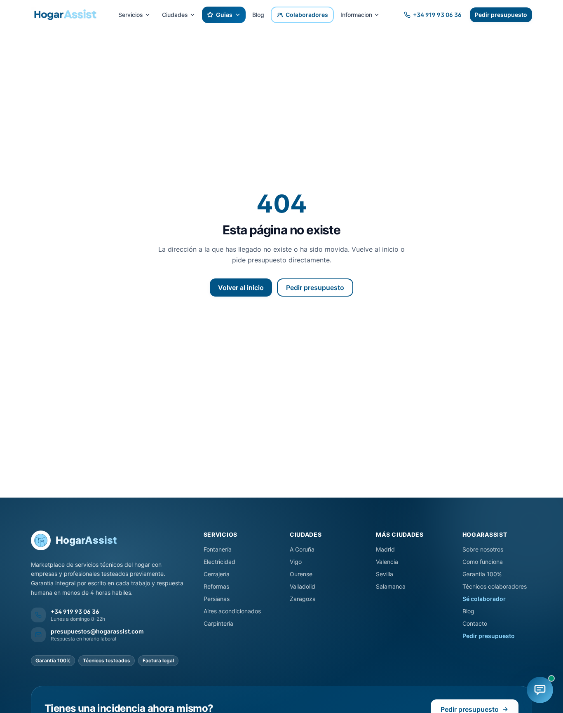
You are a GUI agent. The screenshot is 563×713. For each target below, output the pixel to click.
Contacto (474, 623)
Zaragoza (303, 598)
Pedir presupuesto (501, 14)
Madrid (385, 549)
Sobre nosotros (482, 549)
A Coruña (302, 549)
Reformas (216, 586)
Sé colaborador (484, 598)
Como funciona (482, 561)
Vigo (296, 561)
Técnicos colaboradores (494, 586)
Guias (224, 14)
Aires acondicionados (232, 611)
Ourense (301, 573)
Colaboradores (307, 14)
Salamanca (391, 586)
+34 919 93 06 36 (437, 14)
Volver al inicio (241, 287)
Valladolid (302, 586)
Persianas (217, 598)
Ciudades (175, 14)
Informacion (356, 14)
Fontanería (218, 549)
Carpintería (218, 623)
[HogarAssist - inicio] (65, 14)
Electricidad (219, 561)
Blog (258, 14)
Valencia (387, 561)
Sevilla (384, 573)
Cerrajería (217, 573)
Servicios (130, 14)
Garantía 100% (482, 573)
